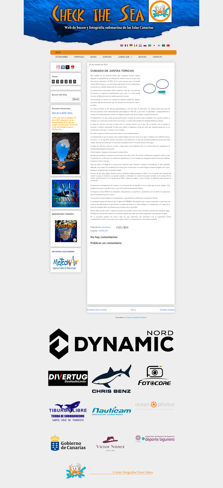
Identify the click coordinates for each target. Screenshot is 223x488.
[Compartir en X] (122, 227)
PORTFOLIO (79, 57)
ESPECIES (107, 57)
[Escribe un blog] (120, 227)
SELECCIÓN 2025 (62, 113)
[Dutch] (141, 46)
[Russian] (145, 46)
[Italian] (136, 46)
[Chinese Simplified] (169, 46)
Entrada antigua (167, 310)
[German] (131, 46)
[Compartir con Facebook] (125, 227)
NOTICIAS (142, 57)
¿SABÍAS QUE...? (125, 57)
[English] (122, 46)
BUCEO (93, 57)
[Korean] (159, 46)
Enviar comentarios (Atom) (136, 317)
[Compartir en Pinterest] (127, 227)
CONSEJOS (103, 231)
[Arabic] (164, 46)
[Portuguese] (150, 46)
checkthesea (106, 227)
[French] (127, 46)
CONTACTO (157, 57)
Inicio (133, 310)
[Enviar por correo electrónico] (117, 227)
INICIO (58, 52)
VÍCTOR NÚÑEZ (61, 57)
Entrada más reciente (97, 310)
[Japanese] (155, 46)
